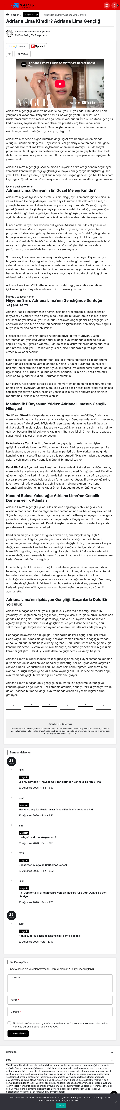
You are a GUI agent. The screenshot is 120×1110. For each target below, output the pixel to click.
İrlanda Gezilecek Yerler (20, 296)
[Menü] (5, 5)
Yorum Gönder (18, 1033)
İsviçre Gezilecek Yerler (19, 186)
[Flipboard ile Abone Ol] (38, 46)
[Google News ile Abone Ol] (17, 46)
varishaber (21, 31)
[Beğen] (9, 54)
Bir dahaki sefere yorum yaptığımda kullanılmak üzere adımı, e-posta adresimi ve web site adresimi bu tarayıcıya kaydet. (60, 1025)
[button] (107, 5)
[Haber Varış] (23, 5)
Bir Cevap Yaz (19, 962)
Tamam (60, 1105)
